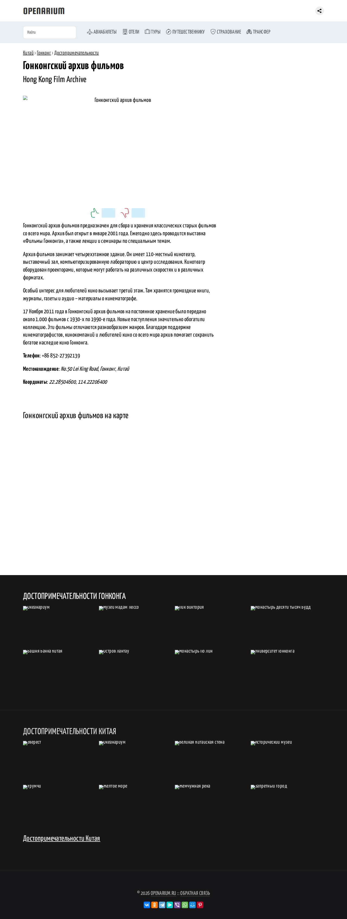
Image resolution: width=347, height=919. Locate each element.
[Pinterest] (200, 905)
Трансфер (261, 32)
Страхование (228, 32)
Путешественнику (188, 32)
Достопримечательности (76, 53)
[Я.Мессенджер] (169, 905)
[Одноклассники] (154, 905)
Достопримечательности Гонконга (74, 596)
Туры (155, 32)
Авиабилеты (104, 32)
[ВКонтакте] (147, 905)
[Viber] (177, 905)
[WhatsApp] (185, 905)
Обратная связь (195, 893)
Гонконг (44, 53)
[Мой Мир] (192, 905)
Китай (28, 53)
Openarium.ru (163, 893)
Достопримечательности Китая (61, 838)
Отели (133, 32)
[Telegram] (162, 905)
